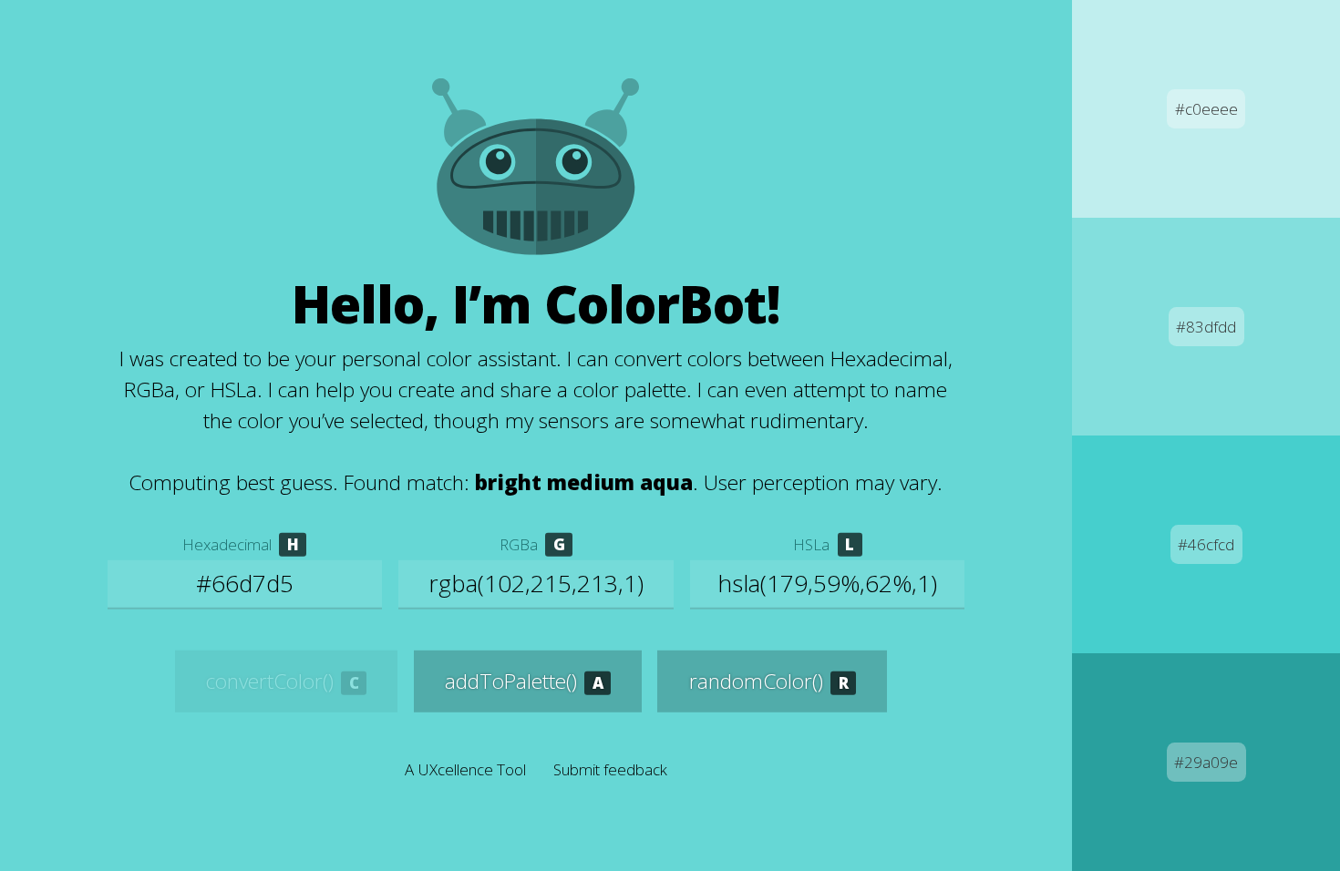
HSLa (811, 544)
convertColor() (270, 681)
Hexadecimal (227, 544)
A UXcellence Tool (465, 769)
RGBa (519, 544)
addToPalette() (511, 681)
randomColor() (756, 681)
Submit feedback (610, 769)
